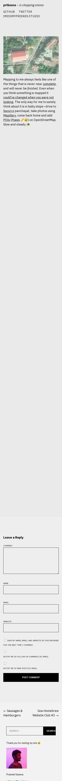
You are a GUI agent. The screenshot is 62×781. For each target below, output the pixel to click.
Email (6, 602)
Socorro (8, 111)
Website (7, 621)
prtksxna (9, 5)
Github (9, 11)
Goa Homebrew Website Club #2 (46, 713)
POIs (6, 120)
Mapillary (9, 115)
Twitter (25, 11)
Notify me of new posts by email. (20, 668)
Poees (16, 120)
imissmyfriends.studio (21, 16)
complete (49, 84)
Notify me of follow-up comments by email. (26, 656)
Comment (7, 545)
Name (5, 583)
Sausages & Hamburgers (12, 713)
